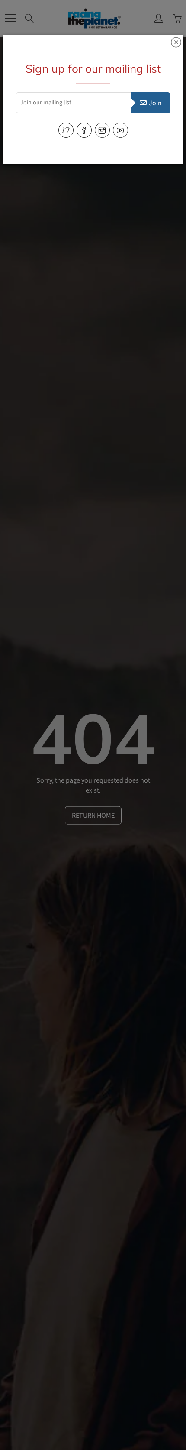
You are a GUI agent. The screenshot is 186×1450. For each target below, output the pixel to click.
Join (155, 103)
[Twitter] (66, 130)
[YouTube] (120, 130)
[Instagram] (102, 130)
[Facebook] (84, 130)
